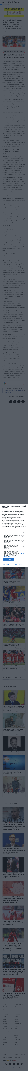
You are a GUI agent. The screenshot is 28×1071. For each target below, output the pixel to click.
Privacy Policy (22, 564)
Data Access (14, 564)
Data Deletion (6, 564)
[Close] (25, 506)
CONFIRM (8, 559)
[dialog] (14, 535)
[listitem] (14, 532)
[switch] (22, 536)
